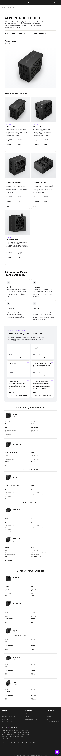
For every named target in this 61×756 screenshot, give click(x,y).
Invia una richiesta (7, 719)
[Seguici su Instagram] (11, 742)
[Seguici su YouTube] (14, 742)
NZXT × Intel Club (52, 714)
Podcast (49, 716)
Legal (15, 755)
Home (4, 7)
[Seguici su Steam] (34, 742)
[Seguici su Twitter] (7, 742)
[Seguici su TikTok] (18, 742)
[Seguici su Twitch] (30, 742)
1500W (7, 547)
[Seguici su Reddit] (22, 742)
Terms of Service (26, 755)
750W (6, 423)
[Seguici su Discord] (26, 742)
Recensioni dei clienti (31, 719)
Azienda (27, 714)
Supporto (5, 714)
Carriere (27, 716)
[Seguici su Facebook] (3, 742)
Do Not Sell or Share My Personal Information (38, 755)
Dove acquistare (7, 721)
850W (11, 452)
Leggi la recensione (23, 357)
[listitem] (17, 124)
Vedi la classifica (23, 375)
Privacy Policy (19, 755)
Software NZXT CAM (53, 721)
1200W (17, 485)
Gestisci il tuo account (8, 716)
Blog (48, 719)
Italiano (34, 747)
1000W (16, 452)
